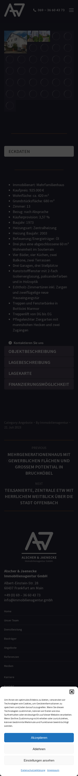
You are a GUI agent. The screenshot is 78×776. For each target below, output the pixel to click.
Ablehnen (39, 749)
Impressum (53, 770)
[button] (72, 692)
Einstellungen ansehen (39, 760)
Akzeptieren (39, 737)
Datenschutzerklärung (33, 770)
